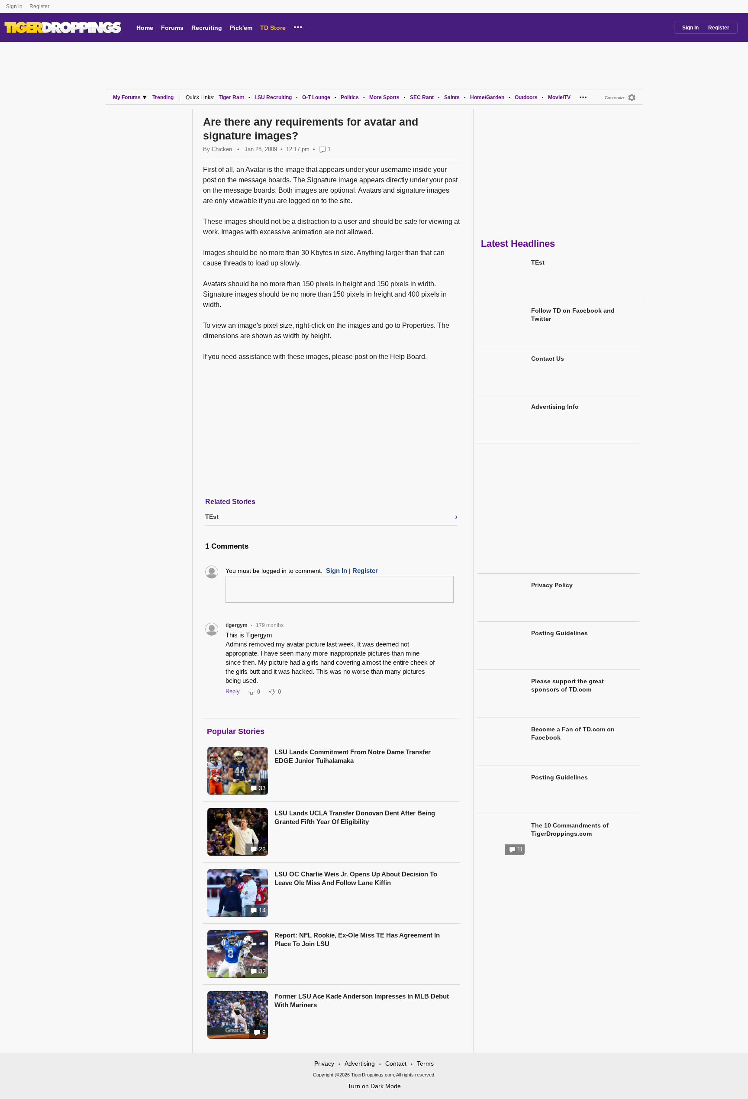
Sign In (14, 6)
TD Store (273, 28)
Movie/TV (559, 97)
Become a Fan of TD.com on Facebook (573, 733)
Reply (233, 691)
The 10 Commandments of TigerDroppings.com (570, 829)
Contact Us (547, 358)
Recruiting (206, 28)
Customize (615, 97)
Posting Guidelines (559, 633)
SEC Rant (422, 97)
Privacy (324, 1063)
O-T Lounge (316, 97)
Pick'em (241, 28)
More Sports (384, 97)
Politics (350, 97)
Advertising (360, 1063)
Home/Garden (487, 97)
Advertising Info (555, 406)
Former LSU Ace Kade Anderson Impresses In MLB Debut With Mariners (361, 1000)
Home (144, 28)
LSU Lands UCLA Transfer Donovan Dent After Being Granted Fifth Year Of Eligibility (354, 817)
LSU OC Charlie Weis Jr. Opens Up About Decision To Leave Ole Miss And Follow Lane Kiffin (355, 878)
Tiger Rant (231, 97)
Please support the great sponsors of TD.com (567, 685)
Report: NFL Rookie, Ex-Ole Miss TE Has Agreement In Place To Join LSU (357, 939)
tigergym (237, 625)
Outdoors (526, 97)
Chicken (222, 149)
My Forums (127, 97)
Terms (425, 1063)
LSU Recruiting (273, 97)
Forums (172, 28)
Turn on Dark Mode (374, 1086)
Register (40, 6)
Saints (452, 97)
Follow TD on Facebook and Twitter (573, 314)
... (298, 26)
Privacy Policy (552, 585)
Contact (395, 1063)
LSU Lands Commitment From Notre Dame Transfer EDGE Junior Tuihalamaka (352, 756)
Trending (163, 97)
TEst (538, 262)
